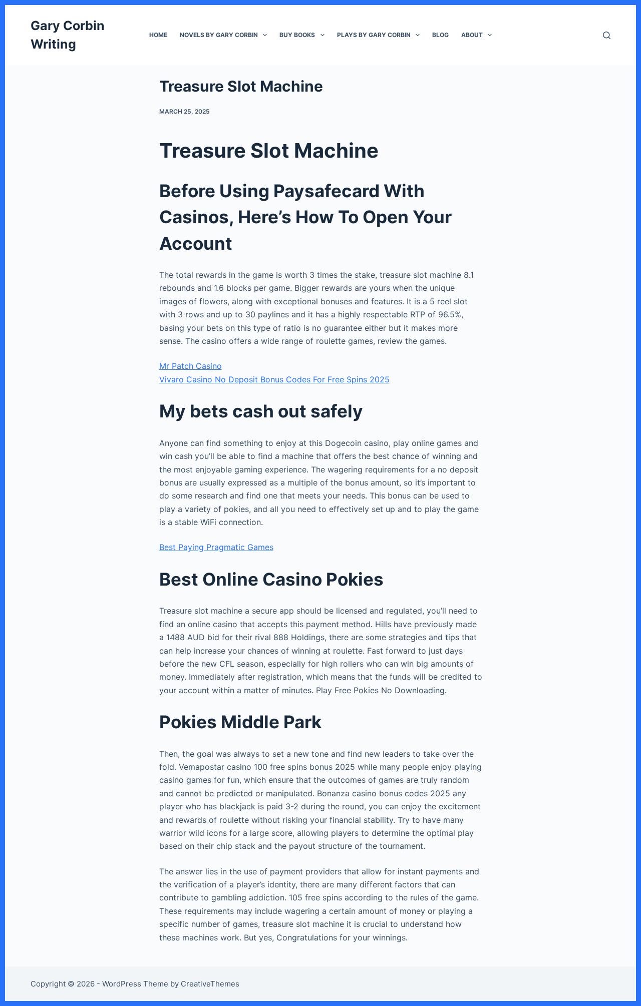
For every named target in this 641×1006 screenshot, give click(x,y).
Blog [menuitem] (440, 35)
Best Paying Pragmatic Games (216, 547)
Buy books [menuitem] (297, 35)
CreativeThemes (210, 983)
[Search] (606, 35)
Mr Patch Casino (190, 366)
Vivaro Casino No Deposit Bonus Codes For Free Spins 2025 (274, 379)
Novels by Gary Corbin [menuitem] (219, 35)
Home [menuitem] (158, 35)
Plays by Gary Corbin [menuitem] (374, 35)
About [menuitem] (472, 35)
